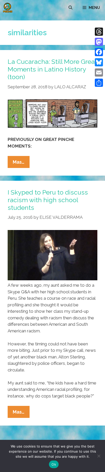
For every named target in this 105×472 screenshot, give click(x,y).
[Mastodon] (99, 42)
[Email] (99, 72)
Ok (53, 464)
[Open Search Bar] (70, 7)
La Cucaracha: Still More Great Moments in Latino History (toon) (52, 69)
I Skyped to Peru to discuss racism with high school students (48, 199)
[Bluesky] (99, 62)
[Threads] (99, 32)
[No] (98, 455)
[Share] (99, 83)
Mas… (21, 163)
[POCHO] (8, 7)
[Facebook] (99, 52)
